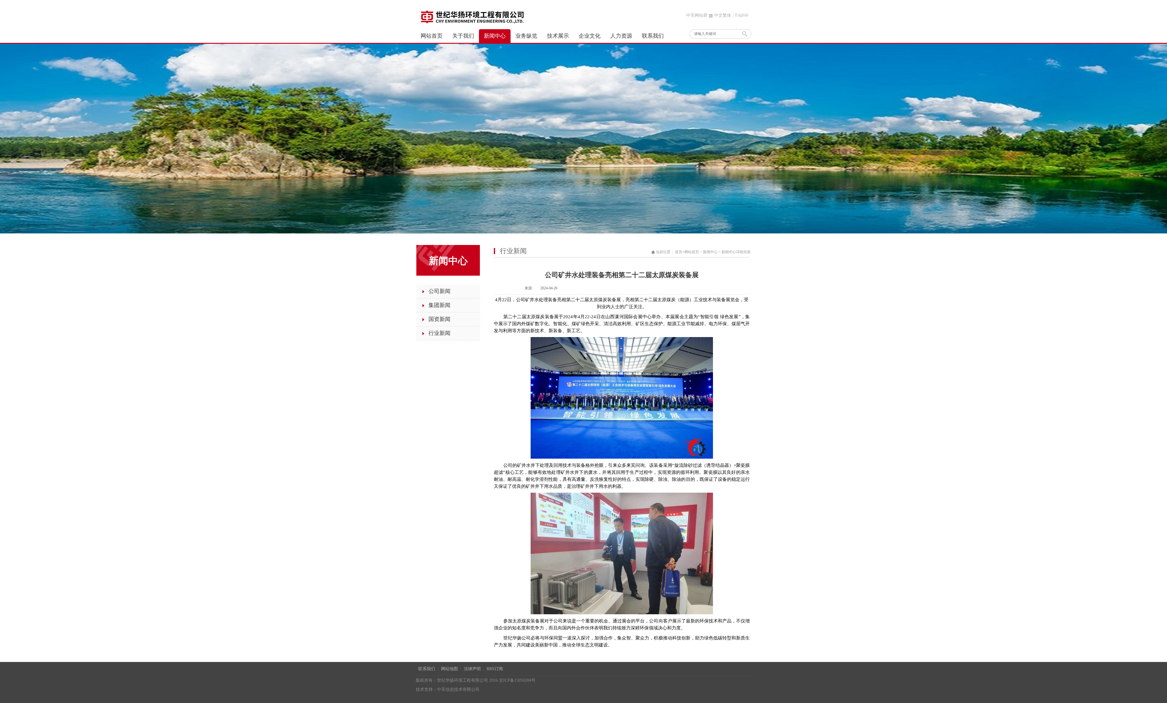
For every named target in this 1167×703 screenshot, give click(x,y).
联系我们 (426, 669)
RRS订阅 (495, 669)
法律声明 (472, 669)
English (741, 15)
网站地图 (449, 669)
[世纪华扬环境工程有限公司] (472, 16)
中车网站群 (696, 15)
